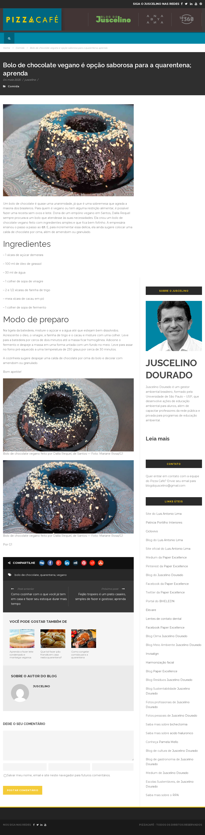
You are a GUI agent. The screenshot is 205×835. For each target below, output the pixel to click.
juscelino (30, 79)
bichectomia (178, 724)
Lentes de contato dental (163, 619)
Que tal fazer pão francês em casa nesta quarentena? (51, 654)
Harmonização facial (160, 662)
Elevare (151, 610)
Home (6, 48)
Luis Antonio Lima (169, 514)
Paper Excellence (175, 557)
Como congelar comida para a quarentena (80, 654)
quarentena (47, 574)
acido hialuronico (181, 733)
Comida (20, 48)
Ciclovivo (152, 531)
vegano (62, 574)
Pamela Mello (168, 742)
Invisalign (152, 654)
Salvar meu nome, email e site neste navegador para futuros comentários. (58, 775)
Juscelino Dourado (170, 575)
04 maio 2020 (12, 79)
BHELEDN (167, 601)
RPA (176, 795)
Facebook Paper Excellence (165, 627)
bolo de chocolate (27, 574)
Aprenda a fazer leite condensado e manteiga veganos (21, 654)
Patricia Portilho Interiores (164, 522)
